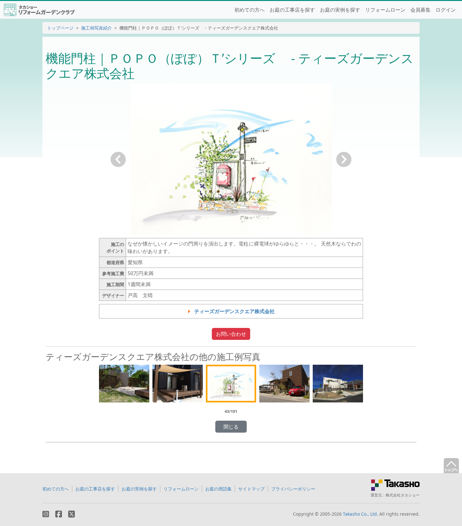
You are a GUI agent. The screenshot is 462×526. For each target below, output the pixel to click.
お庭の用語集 (218, 489)
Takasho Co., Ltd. (360, 514)
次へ (343, 159)
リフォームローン (385, 9)
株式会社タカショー (403, 495)
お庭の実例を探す (340, 9)
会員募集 (420, 9)
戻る (118, 159)
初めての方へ (249, 9)
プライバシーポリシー (293, 489)
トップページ (60, 28)
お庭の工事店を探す (292, 9)
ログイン (446, 9)
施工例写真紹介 (96, 28)
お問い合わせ (231, 333)
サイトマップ (251, 489)
